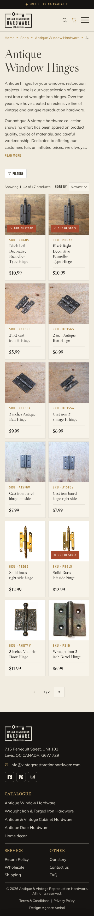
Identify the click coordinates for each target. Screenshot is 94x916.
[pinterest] (21, 777)
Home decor (16, 835)
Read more (13, 155)
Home (9, 38)
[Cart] (74, 20)
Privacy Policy (64, 900)
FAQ (53, 874)
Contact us (59, 867)
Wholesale (14, 867)
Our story (58, 859)
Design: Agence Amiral (47, 908)
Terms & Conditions (34, 900)
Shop (24, 38)
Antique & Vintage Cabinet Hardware (38, 819)
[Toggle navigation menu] (85, 20)
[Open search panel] (64, 20)
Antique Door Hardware (26, 827)
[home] (18, 20)
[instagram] (32, 777)
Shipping (13, 874)
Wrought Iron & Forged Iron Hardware (39, 811)
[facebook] (9, 777)
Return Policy (17, 859)
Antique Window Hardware (57, 38)
